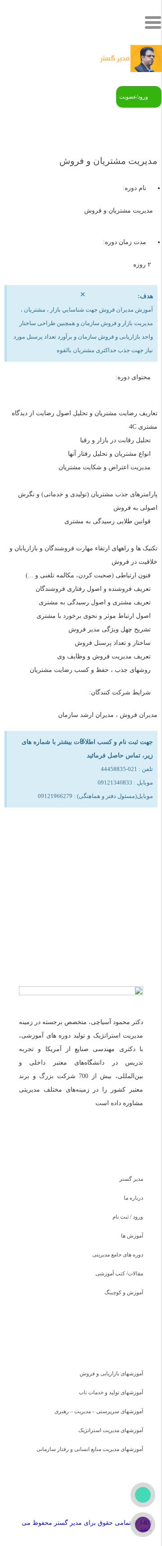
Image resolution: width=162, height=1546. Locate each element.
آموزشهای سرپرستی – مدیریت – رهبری (98, 1411)
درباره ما (133, 1198)
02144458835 (119, 891)
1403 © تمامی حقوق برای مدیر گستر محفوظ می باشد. (87, 1525)
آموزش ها (132, 1236)
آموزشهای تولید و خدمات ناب (111, 1392)
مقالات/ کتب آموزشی (119, 1273)
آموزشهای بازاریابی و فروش (111, 1373)
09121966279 (76, 891)
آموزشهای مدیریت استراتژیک (110, 1430)
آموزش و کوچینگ (123, 1292)
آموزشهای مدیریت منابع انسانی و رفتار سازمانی (89, 1449)
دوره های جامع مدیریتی (117, 1254)
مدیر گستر (131, 1179)
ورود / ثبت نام (127, 1217)
